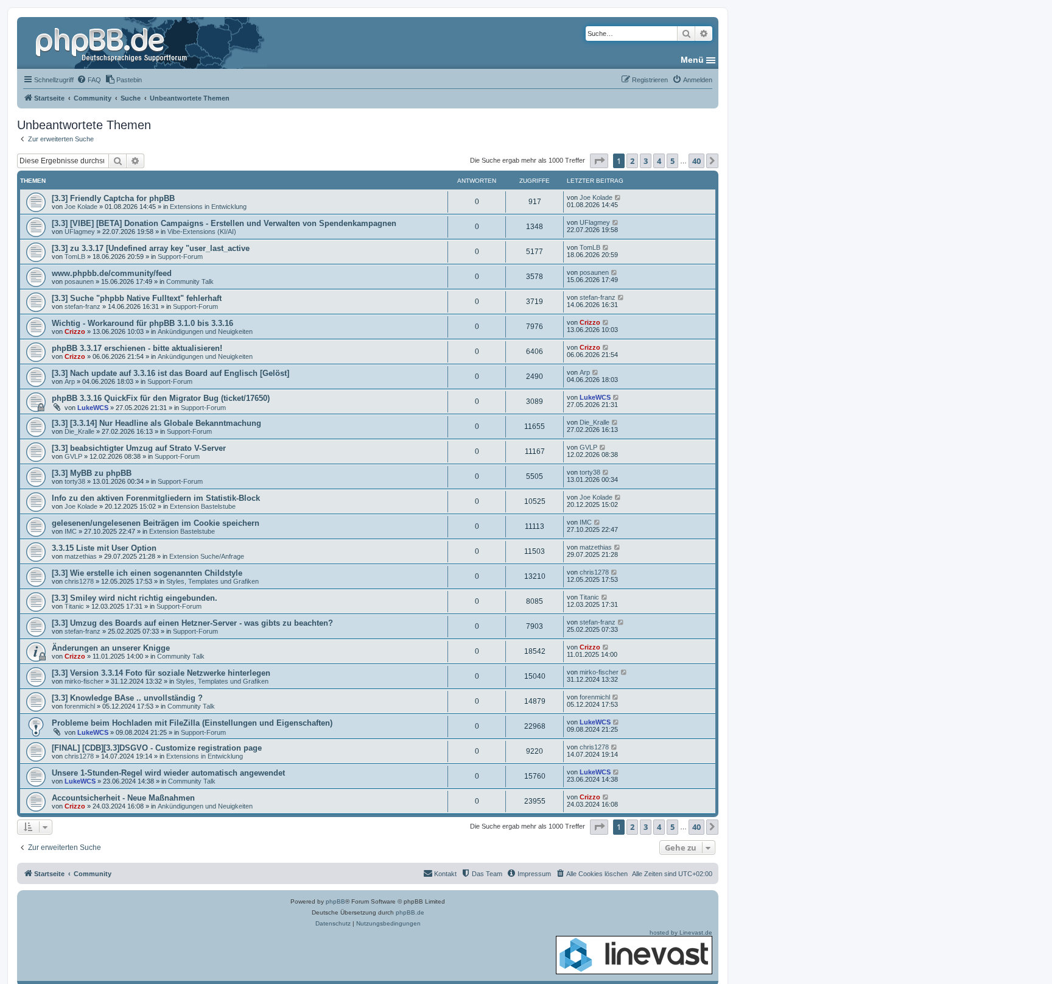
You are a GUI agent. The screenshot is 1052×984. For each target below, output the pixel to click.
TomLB (75, 256)
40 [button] (696, 160)
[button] (599, 161)
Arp (70, 381)
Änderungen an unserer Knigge (111, 648)
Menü (692, 60)
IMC (71, 531)
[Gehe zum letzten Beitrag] (618, 197)
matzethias (81, 556)
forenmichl (80, 706)
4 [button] (659, 160)
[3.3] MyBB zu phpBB (92, 473)
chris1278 (79, 581)
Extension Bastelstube (203, 506)
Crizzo (75, 331)
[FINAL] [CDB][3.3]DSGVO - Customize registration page (157, 747)
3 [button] (645, 160)
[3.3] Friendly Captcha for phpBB (113, 198)
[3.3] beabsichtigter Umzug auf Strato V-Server (139, 448)
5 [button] (672, 160)
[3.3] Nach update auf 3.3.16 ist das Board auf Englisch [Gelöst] (170, 373)
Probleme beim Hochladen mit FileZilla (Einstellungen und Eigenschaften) (192, 722)
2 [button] (632, 160)
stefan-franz (82, 306)
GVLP (73, 456)
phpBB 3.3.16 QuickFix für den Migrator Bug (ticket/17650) (161, 398)
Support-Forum (180, 256)
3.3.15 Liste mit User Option (104, 548)
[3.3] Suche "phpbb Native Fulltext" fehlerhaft (137, 298)
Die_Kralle (79, 431)
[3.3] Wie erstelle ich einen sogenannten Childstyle (147, 573)
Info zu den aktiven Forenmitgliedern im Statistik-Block (156, 498)
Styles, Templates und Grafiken (212, 581)
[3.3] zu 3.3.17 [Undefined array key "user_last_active (151, 248)
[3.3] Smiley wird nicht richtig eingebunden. (134, 598)
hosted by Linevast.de (681, 932)
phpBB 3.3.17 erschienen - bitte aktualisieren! (137, 348)
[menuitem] (89, 80)
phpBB (335, 901)
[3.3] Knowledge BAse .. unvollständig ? (127, 698)
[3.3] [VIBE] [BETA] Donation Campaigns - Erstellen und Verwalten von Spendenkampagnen (224, 223)
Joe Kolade (81, 206)
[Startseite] (112, 42)
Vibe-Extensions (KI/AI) (201, 231)
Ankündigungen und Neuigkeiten (205, 331)
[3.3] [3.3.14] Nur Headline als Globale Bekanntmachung (156, 423)
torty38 (75, 481)
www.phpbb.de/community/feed (112, 273)
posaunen (79, 281)
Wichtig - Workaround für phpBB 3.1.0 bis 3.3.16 (142, 323)
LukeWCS (92, 407)
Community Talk (190, 281)
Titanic (74, 606)
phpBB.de (410, 912)
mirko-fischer (84, 681)
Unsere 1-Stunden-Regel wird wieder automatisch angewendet (168, 772)
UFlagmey (80, 231)
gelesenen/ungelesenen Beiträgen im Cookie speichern (155, 523)
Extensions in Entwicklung (208, 206)
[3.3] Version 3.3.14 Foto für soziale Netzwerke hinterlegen (161, 673)
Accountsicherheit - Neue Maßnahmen (123, 797)
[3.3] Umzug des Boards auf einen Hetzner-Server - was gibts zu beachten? (192, 623)
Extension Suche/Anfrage (206, 556)
